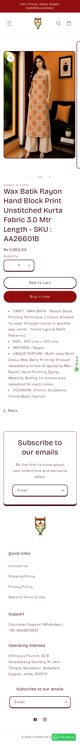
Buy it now (40, 296)
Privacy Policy (20, 587)
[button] (9, 23)
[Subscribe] (62, 490)
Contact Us (18, 566)
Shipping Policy (22, 576)
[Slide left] (30, 177)
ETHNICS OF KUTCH (45, 737)
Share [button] (12, 410)
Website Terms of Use (27, 597)
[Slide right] (50, 177)
